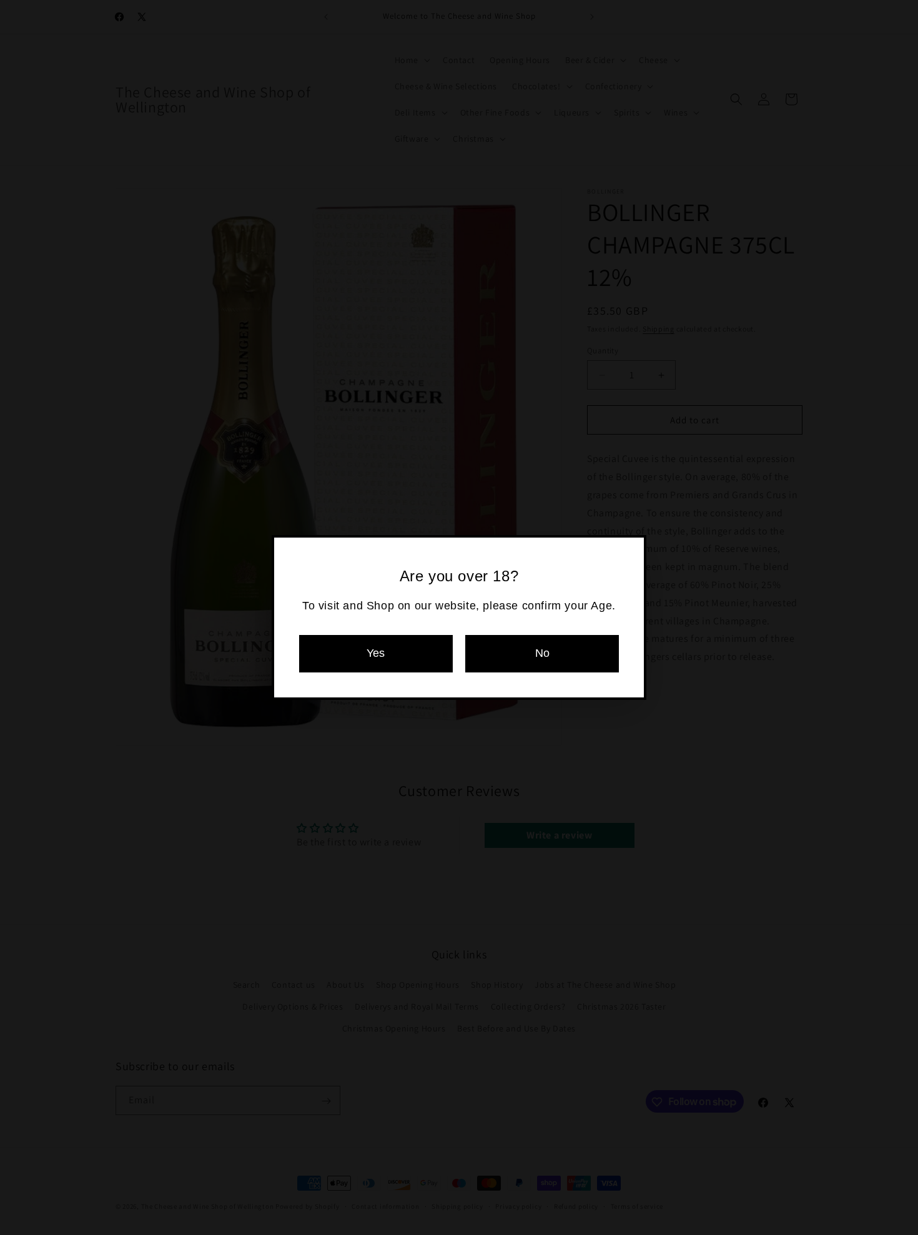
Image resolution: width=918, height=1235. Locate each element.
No (542, 653)
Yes (376, 653)
